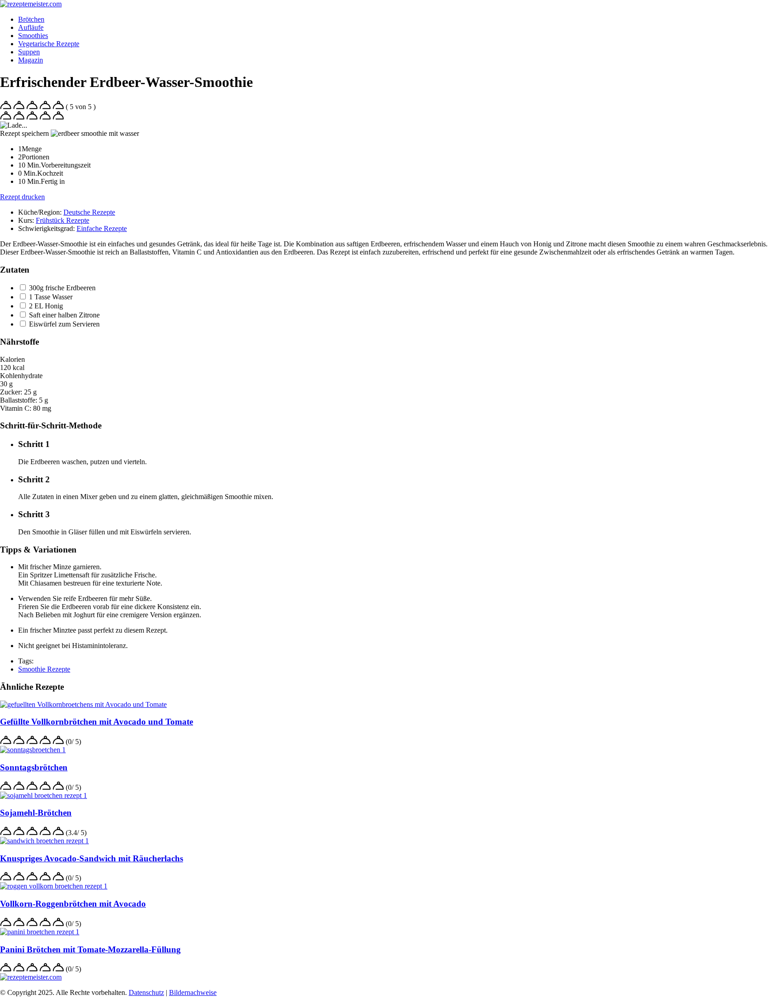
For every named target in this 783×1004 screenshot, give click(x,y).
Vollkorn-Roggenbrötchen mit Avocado (73, 903)
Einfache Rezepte (102, 228)
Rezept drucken (22, 197)
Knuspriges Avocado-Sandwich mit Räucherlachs (91, 858)
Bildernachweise (193, 992)
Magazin (30, 60)
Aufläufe (31, 27)
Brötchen (31, 19)
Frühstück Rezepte (62, 220)
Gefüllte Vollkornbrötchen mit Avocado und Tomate (96, 721)
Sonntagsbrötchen (34, 767)
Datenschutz (146, 992)
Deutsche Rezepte (89, 212)
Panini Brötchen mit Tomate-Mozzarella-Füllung (90, 949)
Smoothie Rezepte (44, 669)
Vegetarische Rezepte (48, 44)
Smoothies (33, 35)
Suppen (29, 52)
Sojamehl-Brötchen (36, 812)
